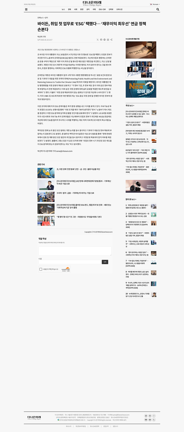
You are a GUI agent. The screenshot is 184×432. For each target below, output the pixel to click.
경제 (69, 9)
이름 (40, 259)
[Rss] (154, 419)
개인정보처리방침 (80, 426)
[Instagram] (154, 416)
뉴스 (63, 9)
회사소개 (68, 426)
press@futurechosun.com (121, 415)
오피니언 (119, 9)
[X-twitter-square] (146, 416)
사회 (75, 9)
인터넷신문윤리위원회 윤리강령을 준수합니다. (72, 420)
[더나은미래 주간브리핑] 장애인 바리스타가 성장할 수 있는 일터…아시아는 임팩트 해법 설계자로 (137, 114)
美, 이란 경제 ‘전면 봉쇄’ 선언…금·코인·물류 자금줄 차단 (78, 169)
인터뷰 (111, 9)
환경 (81, 9)
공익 (87, 9)
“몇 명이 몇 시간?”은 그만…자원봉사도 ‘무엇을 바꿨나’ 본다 (79, 217)
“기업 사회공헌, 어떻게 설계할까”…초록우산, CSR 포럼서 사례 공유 (137, 244)
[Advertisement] (141, 341)
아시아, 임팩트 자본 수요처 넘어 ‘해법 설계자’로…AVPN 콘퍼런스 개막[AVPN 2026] (137, 285)
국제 (94, 9)
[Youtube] (150, 419)
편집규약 (106, 426)
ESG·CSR (102, 9)
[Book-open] (146, 419)
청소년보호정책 (94, 426)
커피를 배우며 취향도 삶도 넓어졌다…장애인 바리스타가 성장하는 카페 (137, 274)
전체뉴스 (40, 18)
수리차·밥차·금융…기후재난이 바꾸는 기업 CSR (75, 193)
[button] (97, 40)
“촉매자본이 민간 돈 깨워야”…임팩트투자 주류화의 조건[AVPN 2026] (137, 224)
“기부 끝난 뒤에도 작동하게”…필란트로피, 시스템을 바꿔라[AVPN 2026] (137, 169)
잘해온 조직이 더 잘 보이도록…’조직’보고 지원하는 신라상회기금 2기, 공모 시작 (137, 141)
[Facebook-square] (150, 416)
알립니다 (115, 426)
